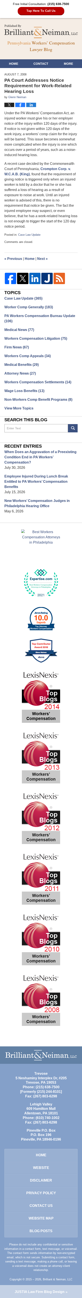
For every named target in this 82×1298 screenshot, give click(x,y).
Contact (40, 63)
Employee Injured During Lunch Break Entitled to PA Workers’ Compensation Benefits (36, 481)
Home (13, 63)
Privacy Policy (41, 1193)
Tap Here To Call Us (41, 10)
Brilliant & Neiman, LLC (57, 1279)
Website (41, 1168)
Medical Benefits (21, 365)
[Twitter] (23, 278)
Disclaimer (41, 1180)
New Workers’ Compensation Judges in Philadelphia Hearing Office (37, 503)
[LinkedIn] (35, 278)
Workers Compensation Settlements (37, 382)
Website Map (41, 1218)
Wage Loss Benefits (24, 391)
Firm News (16, 347)
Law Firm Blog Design (40, 1292)
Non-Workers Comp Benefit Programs (38, 399)
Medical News (19, 330)
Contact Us (41, 1206)
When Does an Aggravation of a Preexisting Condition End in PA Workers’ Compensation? (40, 457)
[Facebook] (10, 278)
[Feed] (59, 278)
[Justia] (47, 278)
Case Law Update (29, 234)
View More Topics (18, 408)
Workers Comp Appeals (27, 356)
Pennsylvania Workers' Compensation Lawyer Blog (41, 31)
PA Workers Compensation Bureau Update (39, 318)
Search (73, 428)
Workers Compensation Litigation (35, 338)
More (68, 63)
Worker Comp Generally (28, 307)
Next (42, 259)
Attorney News (20, 373)
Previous (13, 259)
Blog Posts (41, 1231)
